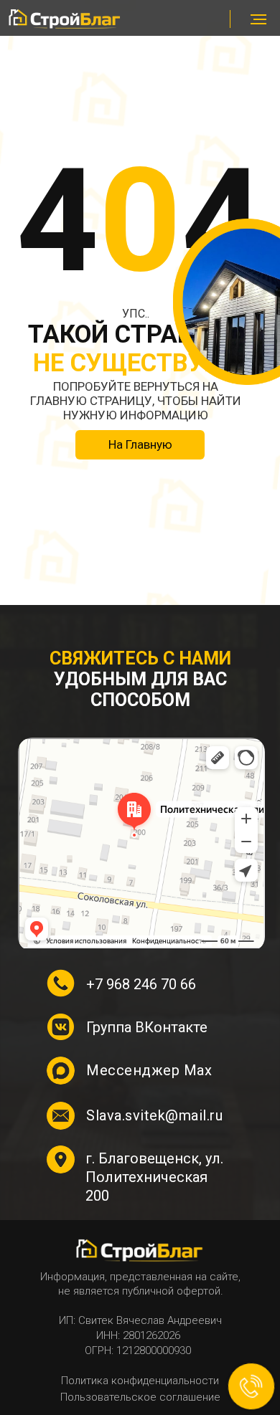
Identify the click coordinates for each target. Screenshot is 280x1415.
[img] (65, 19)
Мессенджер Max (149, 1070)
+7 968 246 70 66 (141, 984)
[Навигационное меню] (258, 19)
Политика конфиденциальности (140, 1380)
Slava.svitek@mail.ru (154, 1115)
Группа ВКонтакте (146, 1027)
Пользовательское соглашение (140, 1397)
